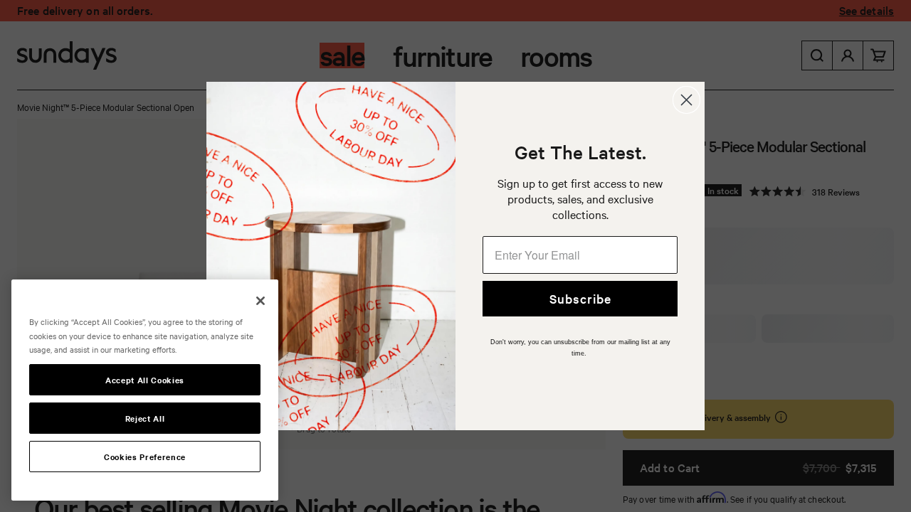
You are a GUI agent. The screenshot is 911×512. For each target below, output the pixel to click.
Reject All (145, 418)
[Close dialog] (686, 99)
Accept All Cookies (144, 379)
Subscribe (580, 298)
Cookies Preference (145, 456)
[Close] (260, 300)
